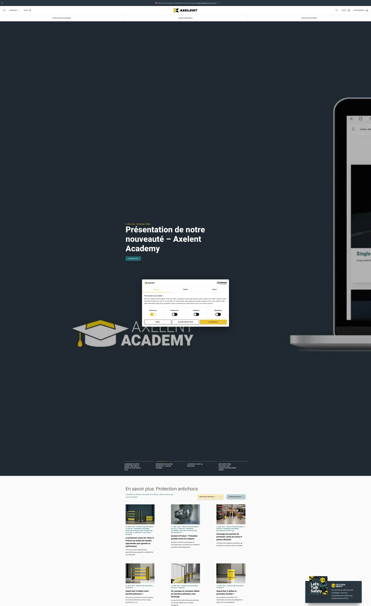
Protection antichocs (309, 18)
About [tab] (214, 289)
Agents (26, 10)
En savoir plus (88, 258)
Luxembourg (13, 10)
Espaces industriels (185, 18)
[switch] (174, 314)
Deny (158, 322)
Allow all (213, 322)
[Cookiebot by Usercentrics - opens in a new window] (218, 283)
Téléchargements (359, 10)
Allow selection (185, 322)
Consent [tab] (156, 289)
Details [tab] (185, 289)
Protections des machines (62, 18)
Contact (344, 10)
